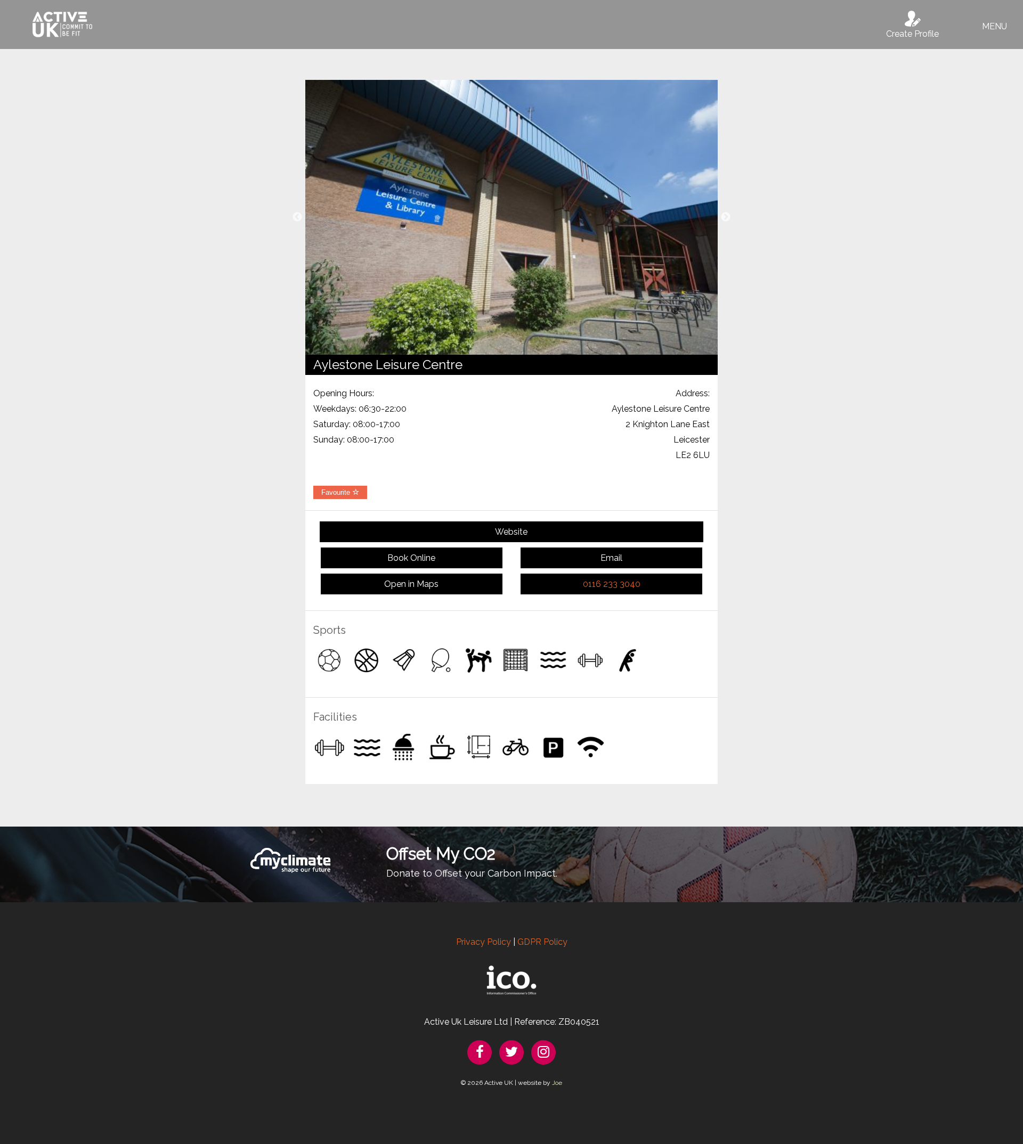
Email (611, 558)
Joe (557, 1082)
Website (511, 532)
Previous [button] (297, 217)
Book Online (411, 558)
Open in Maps (411, 584)
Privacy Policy (483, 942)
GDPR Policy (542, 942)
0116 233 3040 (611, 584)
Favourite (336, 492)
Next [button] (725, 217)
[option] (511, 217)
